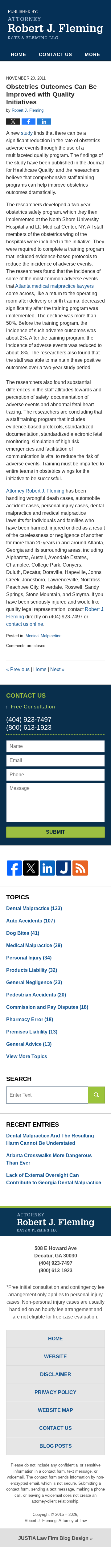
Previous (18, 669)
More (92, 54)
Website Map (55, 1410)
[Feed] (80, 868)
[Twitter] (31, 868)
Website (55, 1356)
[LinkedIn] (47, 868)
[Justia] (64, 868)
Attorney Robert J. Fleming (35, 490)
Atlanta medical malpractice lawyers (54, 286)
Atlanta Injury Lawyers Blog (55, 24)
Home (18, 54)
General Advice (28, 1044)
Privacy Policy (55, 1392)
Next (57, 669)
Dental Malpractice (34, 908)
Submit (55, 832)
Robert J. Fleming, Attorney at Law (56, 1520)
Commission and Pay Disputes (47, 1007)
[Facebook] (14, 868)
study (27, 133)
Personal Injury (28, 957)
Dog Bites (22, 933)
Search (96, 1095)
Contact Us (55, 54)
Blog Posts (55, 1446)
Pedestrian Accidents (36, 994)
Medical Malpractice (43, 635)
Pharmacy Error (29, 1019)
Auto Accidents (30, 920)
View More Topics (26, 1056)
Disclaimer (55, 1374)
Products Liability (31, 970)
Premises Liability (31, 1031)
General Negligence (34, 982)
